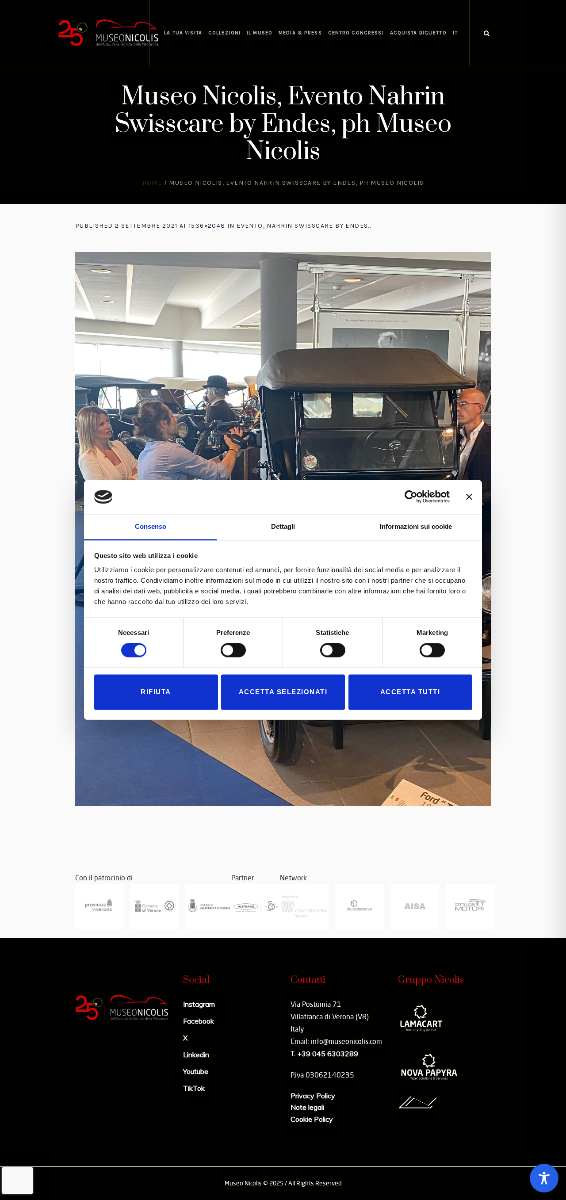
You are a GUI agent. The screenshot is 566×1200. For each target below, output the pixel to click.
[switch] (233, 650)
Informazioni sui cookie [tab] (416, 526)
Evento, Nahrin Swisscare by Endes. (303, 225)
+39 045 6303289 (327, 1053)
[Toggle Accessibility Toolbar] (544, 1178)
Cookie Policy (312, 1119)
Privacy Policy (313, 1095)
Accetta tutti (410, 692)
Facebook (198, 1021)
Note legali (307, 1107)
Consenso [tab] (150, 526)
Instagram (199, 1004)
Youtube (195, 1071)
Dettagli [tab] (283, 526)
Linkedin (196, 1054)
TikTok (194, 1088)
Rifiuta (156, 692)
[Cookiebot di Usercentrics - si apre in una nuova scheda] (411, 497)
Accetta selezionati (283, 692)
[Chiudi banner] (469, 497)
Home (152, 183)
